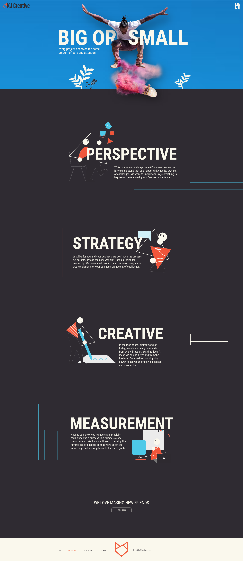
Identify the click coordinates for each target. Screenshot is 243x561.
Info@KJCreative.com (142, 550)
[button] (237, 6)
